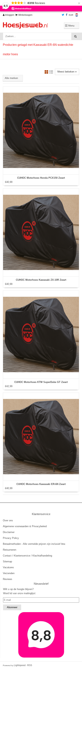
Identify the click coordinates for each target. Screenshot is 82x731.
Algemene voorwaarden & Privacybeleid (25, 526)
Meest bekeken (66, 71)
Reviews (7, 579)
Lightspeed (20, 665)
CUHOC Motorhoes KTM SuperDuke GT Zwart (41, 382)
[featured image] (41, 635)
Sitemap (7, 561)
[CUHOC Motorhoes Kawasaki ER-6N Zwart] (41, 437)
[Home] (27, 25)
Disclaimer (8, 532)
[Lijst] (51, 72)
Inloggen (9, 15)
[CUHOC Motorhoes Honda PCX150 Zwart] (41, 130)
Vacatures (8, 567)
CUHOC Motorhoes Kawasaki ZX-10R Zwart (41, 279)
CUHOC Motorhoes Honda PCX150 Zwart (41, 177)
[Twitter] (63, 15)
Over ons (8, 520)
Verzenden (8, 573)
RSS (29, 665)
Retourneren (9, 549)
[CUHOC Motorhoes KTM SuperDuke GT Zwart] (41, 334)
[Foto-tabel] (46, 72)
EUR (71, 15)
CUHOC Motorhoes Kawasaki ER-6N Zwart (41, 484)
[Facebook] (66, 15)
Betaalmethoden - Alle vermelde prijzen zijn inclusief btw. (34, 543)
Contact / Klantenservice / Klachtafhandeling (27, 555)
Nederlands (76, 14)
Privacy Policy (11, 538)
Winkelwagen (25, 15)
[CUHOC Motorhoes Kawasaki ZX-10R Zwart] (41, 232)
